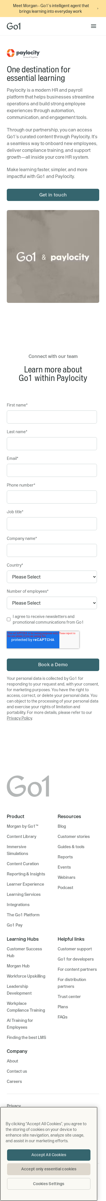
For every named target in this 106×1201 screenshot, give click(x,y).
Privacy (14, 1105)
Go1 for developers (76, 959)
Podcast (65, 887)
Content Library (21, 836)
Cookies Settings (48, 1183)
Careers (14, 1081)
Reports (65, 857)
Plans (63, 1006)
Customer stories (74, 836)
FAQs (63, 1017)
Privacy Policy (19, 718)
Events (64, 867)
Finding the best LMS (26, 1037)
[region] (49, 1154)
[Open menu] (93, 26)
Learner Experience (25, 884)
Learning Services (24, 894)
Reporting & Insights (26, 874)
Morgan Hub (18, 966)
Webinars (66, 877)
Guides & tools (71, 846)
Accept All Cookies (48, 1154)
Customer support (75, 948)
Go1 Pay (15, 925)
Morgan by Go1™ (22, 826)
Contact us (17, 1071)
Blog (62, 826)
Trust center (69, 996)
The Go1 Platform (23, 914)
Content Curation (23, 863)
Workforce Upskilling (26, 976)
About (12, 1061)
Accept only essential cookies (49, 1169)
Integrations (18, 904)
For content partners (77, 969)
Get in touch (53, 195)
